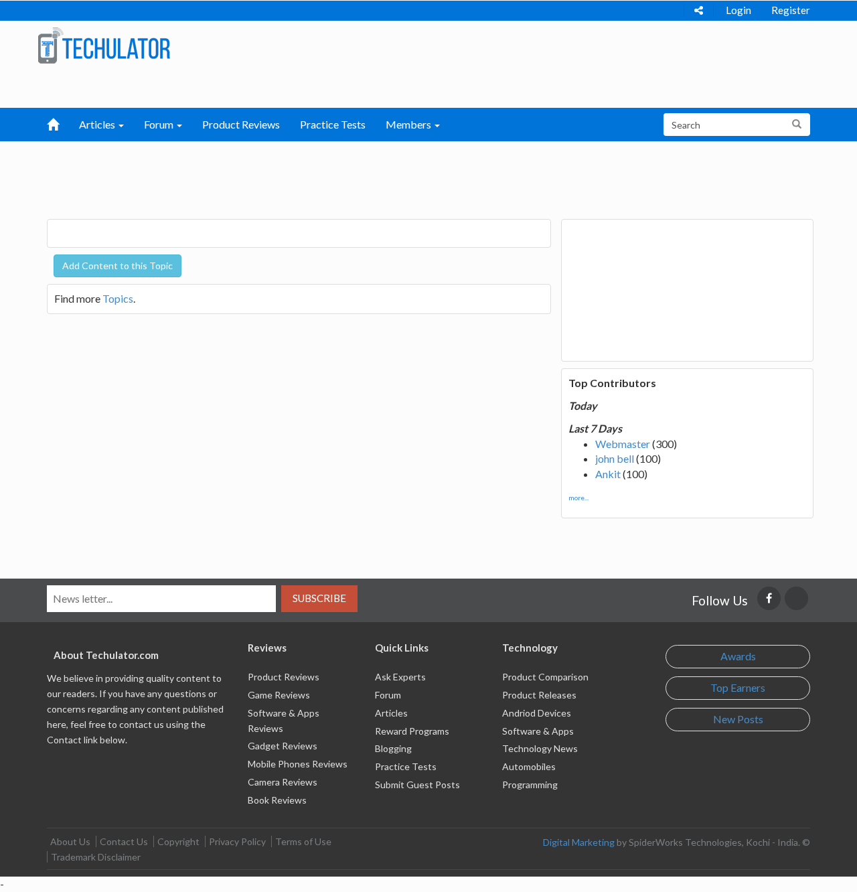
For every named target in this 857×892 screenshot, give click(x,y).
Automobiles (529, 766)
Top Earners (737, 687)
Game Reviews (279, 694)
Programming (530, 784)
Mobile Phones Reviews (297, 763)
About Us (70, 841)
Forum (388, 694)
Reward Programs (412, 731)
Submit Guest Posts (417, 784)
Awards (738, 656)
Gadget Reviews (282, 745)
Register (790, 10)
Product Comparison (545, 676)
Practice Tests (333, 124)
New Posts (738, 719)
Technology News (540, 748)
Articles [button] (98, 124)
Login (738, 10)
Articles (391, 713)
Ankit (608, 473)
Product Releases (539, 694)
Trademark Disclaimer (96, 857)
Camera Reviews (282, 782)
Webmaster (622, 443)
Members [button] (409, 124)
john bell (614, 458)
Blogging (393, 748)
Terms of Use (303, 841)
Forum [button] (159, 124)
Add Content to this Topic (117, 265)
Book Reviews (277, 800)
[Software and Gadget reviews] (104, 44)
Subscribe (319, 598)
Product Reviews (241, 124)
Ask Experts (400, 676)
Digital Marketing (579, 842)
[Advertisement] (359, 175)
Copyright (178, 841)
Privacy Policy (237, 841)
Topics (117, 298)
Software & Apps (538, 731)
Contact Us (124, 841)
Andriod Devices (536, 713)
